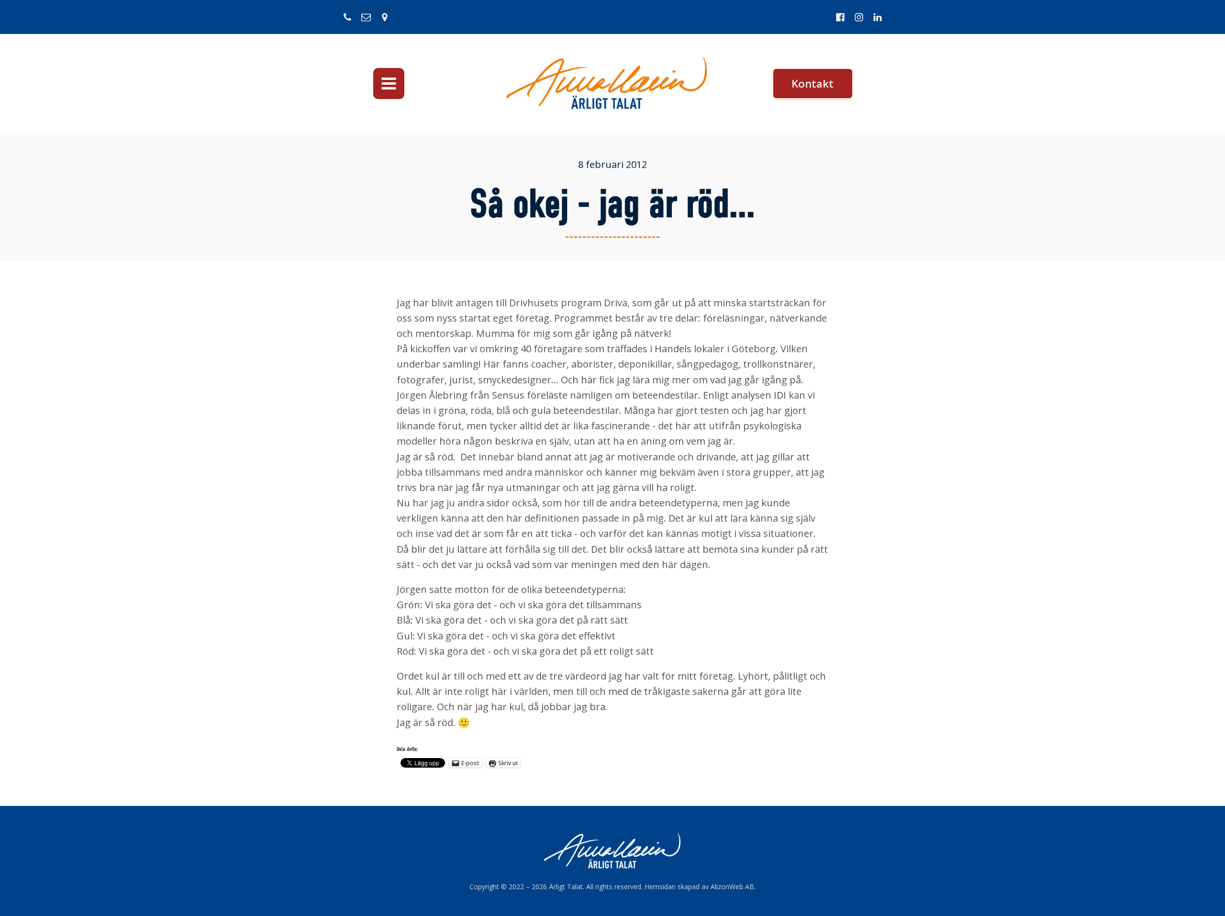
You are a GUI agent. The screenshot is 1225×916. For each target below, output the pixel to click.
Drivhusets (533, 302)
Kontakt (812, 83)
